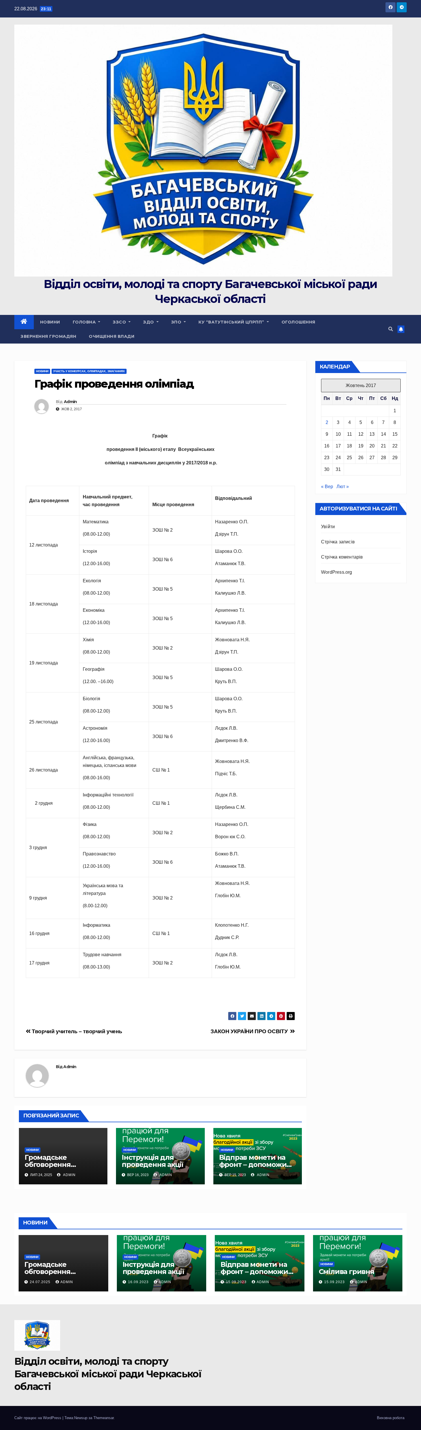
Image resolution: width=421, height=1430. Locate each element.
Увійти (328, 526)
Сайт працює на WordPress (38, 1418)
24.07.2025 (41, 1282)
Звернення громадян (48, 336)
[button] (390, 329)
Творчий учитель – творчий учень (76, 1031)
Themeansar (103, 1418)
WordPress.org (336, 572)
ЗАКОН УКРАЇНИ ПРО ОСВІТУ (250, 1031)
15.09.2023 (237, 1282)
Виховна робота (390, 1418)
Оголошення (298, 322)
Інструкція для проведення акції (152, 1161)
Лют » (343, 486)
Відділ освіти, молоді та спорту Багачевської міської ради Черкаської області (107, 1373)
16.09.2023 (139, 1282)
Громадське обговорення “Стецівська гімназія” (61, 1164)
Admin (70, 401)
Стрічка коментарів (342, 557)
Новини (50, 322)
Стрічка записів (338, 541)
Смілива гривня (346, 1271)
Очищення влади (111, 336)
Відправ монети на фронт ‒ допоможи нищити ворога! (253, 1164)
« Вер (327, 486)
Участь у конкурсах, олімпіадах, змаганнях (89, 371)
